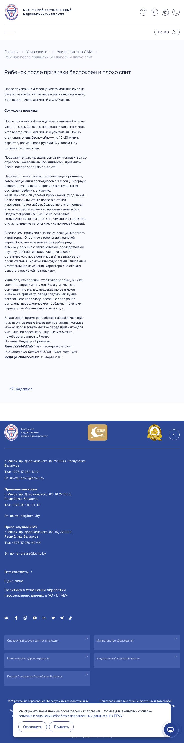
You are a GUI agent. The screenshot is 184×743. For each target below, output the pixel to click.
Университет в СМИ (74, 51)
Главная (11, 51)
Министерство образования (115, 640)
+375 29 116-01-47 (26, 505)
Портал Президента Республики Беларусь (35, 676)
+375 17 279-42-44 (26, 543)
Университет (37, 51)
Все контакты (16, 572)
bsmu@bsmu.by (32, 478)
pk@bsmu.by (30, 516)
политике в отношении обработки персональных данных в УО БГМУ (70, 716)
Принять (61, 727)
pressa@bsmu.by (33, 553)
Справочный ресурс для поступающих (32, 640)
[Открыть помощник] (170, 729)
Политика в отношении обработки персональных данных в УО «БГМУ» (36, 592)
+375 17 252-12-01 (26, 472)
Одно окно (13, 581)
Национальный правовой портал (118, 658)
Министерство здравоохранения (28, 658)
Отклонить (32, 727)
